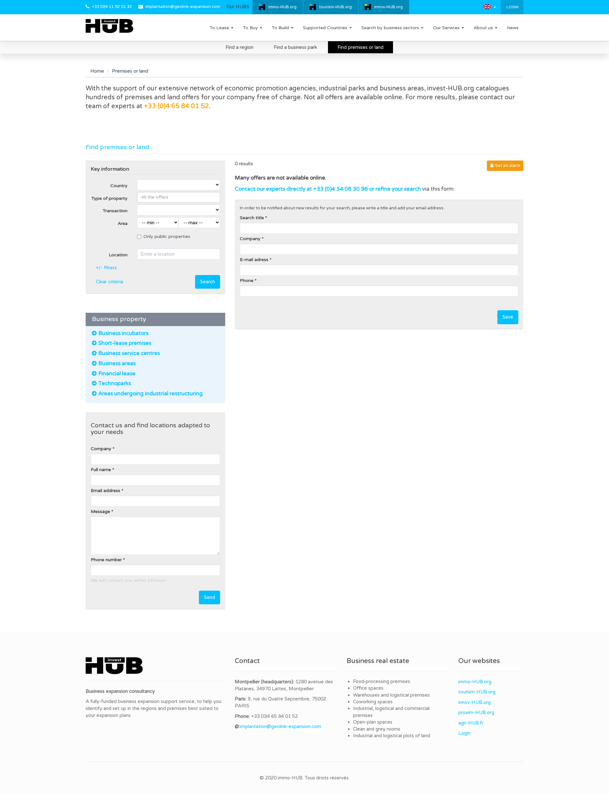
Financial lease (116, 374)
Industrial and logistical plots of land (391, 735)
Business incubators (124, 333)
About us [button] (484, 27)
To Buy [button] (251, 27)
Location (118, 255)
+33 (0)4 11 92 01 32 (112, 6)
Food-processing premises (381, 681)
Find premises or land (360, 47)
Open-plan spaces (372, 722)
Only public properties (166, 236)
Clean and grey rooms (376, 729)
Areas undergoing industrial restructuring (150, 393)
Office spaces (368, 688)
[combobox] (178, 197)
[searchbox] (178, 197)
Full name (101, 469)
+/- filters (106, 268)
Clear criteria (109, 282)
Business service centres (129, 353)
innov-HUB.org (388, 7)
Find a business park (295, 47)
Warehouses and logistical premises (391, 695)
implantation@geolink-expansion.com (183, 6)
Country (119, 185)
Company (101, 448)
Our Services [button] (447, 27)
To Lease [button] (220, 27)
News (513, 27)
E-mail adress (254, 259)
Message (100, 511)
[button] (490, 6)
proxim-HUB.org (476, 712)
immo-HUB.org (282, 7)
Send (209, 597)
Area (123, 223)
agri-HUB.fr (470, 723)
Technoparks (114, 383)
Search (207, 282)
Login (512, 7)
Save (507, 317)
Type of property (109, 198)
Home (97, 71)
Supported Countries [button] (326, 27)
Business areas (117, 363)
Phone (246, 280)
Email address (105, 490)
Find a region (239, 47)
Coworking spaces (373, 702)
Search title (252, 217)
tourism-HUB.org (335, 7)
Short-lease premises (124, 343)
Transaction (115, 210)
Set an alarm (507, 165)
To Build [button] (281, 27)
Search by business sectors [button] (390, 27)
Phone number (106, 559)
